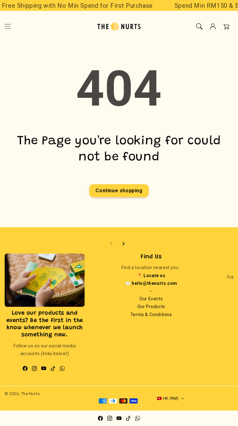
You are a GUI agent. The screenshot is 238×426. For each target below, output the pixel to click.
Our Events (151, 298)
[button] (8, 26)
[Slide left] (111, 243)
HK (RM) (171, 398)
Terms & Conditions (151, 314)
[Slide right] (123, 243)
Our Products (151, 306)
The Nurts (30, 393)
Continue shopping (118, 190)
